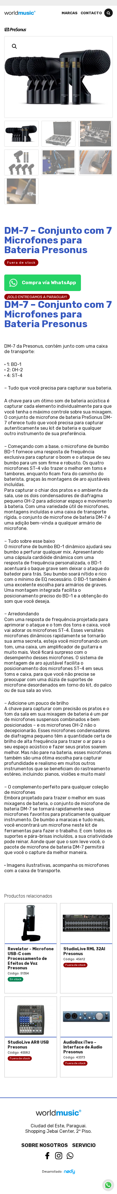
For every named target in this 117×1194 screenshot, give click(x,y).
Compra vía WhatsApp (49, 282)
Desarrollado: (52, 1171)
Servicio (84, 1145)
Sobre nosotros (44, 1145)
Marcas (70, 13)
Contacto (91, 13)
